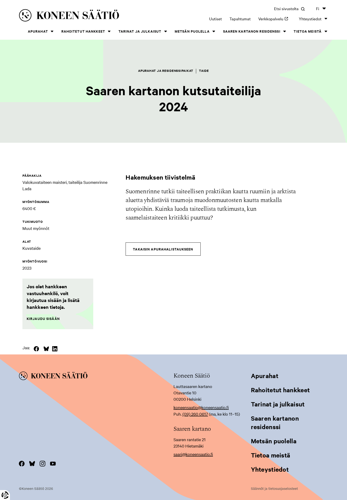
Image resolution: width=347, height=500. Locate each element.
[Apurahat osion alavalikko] (52, 31)
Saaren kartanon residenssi (251, 31)
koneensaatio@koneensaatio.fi (201, 407)
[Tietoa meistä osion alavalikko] (325, 31)
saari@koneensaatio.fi (193, 454)
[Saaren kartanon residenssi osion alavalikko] (284, 31)
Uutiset (215, 18)
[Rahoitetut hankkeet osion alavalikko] (109, 31)
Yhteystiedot (310, 18)
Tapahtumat (240, 18)
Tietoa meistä (308, 31)
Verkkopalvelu (274, 19)
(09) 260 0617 (195, 414)
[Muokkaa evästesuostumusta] (5, 495)
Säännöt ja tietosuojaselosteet (274, 488)
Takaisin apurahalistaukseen (163, 248)
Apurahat (38, 31)
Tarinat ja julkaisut (139, 31)
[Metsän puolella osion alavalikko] (214, 31)
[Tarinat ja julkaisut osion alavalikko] (165, 31)
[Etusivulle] (82, 16)
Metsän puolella (192, 31)
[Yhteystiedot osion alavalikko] (325, 18)
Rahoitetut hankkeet (83, 31)
